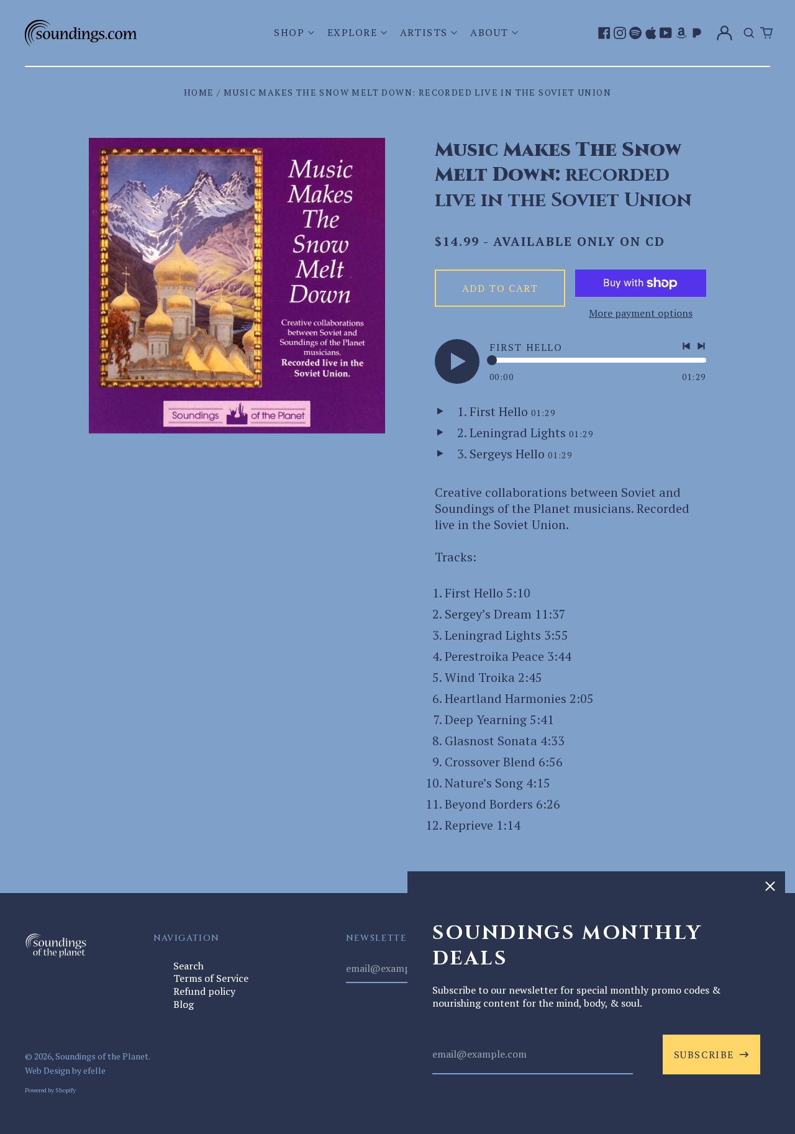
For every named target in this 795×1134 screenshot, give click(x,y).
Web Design (47, 1070)
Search (188, 966)
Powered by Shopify (50, 1090)
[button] (295, 32)
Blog (183, 1004)
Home (199, 92)
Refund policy (204, 991)
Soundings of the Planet (101, 1056)
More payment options (641, 313)
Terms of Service (210, 978)
